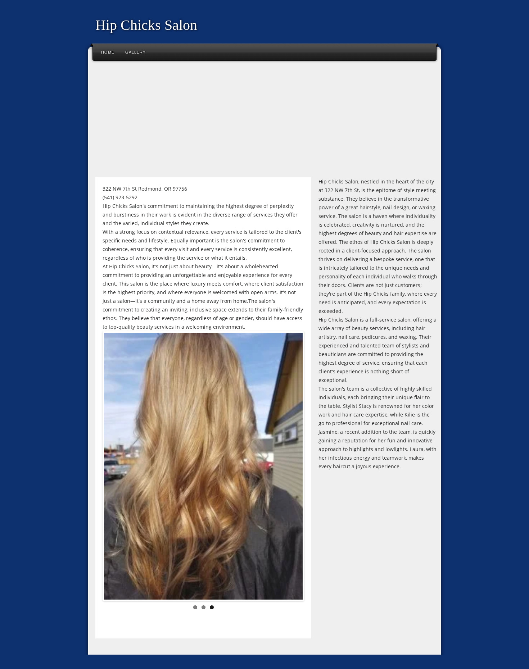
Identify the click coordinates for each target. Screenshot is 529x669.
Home (107, 52)
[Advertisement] (264, 122)
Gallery (135, 52)
